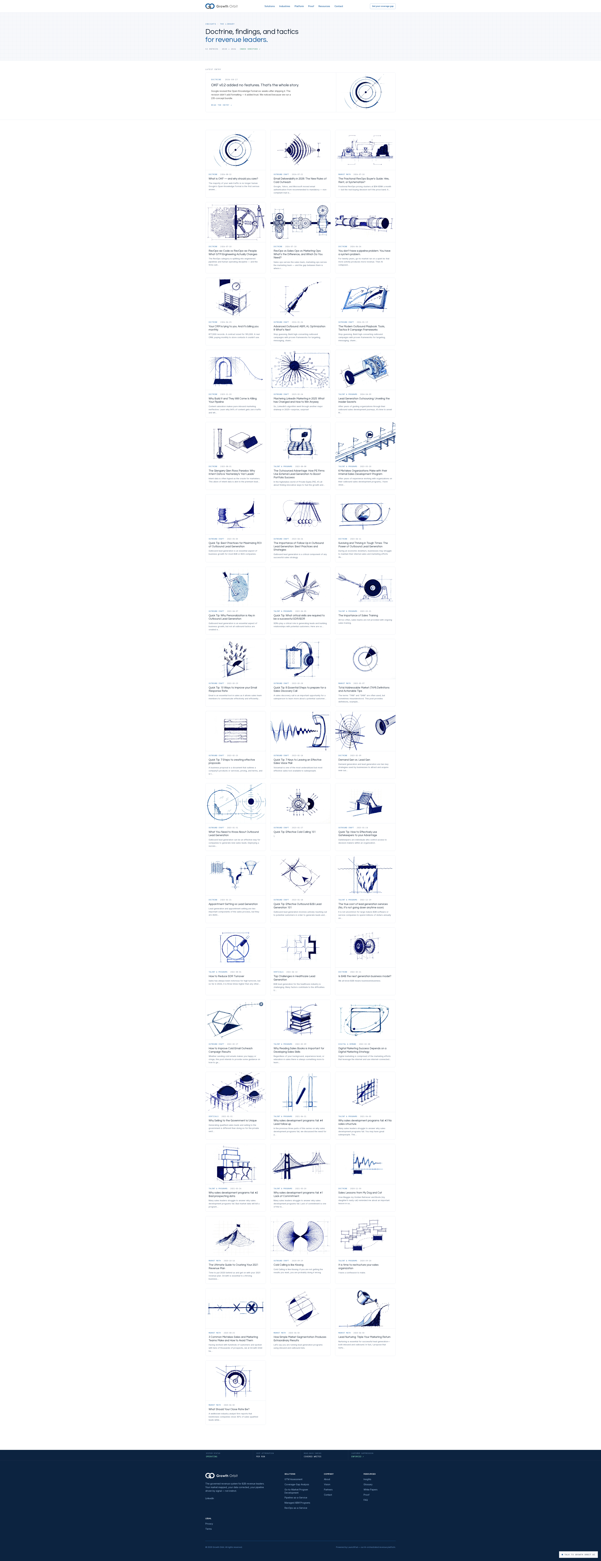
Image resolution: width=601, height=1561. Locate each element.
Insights (367, 1479)
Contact (338, 6)
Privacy (209, 1523)
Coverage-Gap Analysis (297, 1484)
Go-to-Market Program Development (296, 1491)
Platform (299, 6)
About (327, 1479)
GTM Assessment (293, 1479)
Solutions (270, 6)
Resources (324, 6)
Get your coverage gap (383, 6)
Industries (284, 6)
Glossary (368, 1484)
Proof (311, 6)
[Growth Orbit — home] (221, 6)
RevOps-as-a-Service (296, 1508)
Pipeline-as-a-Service (296, 1497)
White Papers (371, 1489)
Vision (327, 1484)
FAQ (366, 1500)
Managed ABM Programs (297, 1502)
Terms (208, 1529)
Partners (328, 1489)
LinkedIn (209, 1498)
